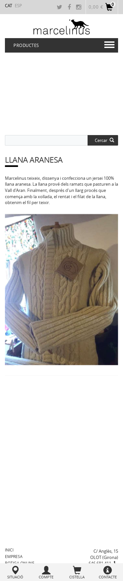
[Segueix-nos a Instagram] (79, 8)
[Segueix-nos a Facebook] (70, 8)
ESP (18, 6)
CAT (8, 6)
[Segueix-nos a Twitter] (60, 8)
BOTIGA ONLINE (19, 563)
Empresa (14, 556)
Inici (9, 549)
